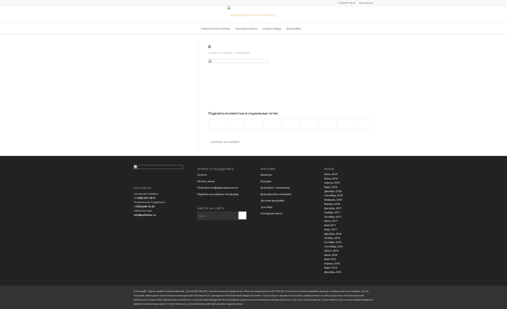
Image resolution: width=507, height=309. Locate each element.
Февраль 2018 (333, 199)
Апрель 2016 (332, 263)
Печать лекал (206, 181)
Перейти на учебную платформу (218, 194)
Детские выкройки (272, 200)
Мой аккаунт (366, 2)
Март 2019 (330, 187)
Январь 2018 (332, 204)
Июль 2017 (330, 221)
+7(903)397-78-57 (346, 2)
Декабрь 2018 (332, 191)
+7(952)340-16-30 (144, 206)
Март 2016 (330, 267)
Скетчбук (267, 207)
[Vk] (141, 3)
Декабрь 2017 (332, 208)
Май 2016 (330, 259)
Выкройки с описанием (275, 187)
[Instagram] (147, 3)
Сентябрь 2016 (333, 246)
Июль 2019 (330, 174)
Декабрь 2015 (332, 272)
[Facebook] (135, 3)
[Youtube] (153, 3)
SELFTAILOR (243, 53)
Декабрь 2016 (332, 234)
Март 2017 (330, 229)
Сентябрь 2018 (333, 195)
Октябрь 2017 (332, 216)
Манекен (266, 174)
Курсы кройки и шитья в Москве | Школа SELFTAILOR (178, 291)
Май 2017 (330, 225)
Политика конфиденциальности (217, 187)
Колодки (266, 181)
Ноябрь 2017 (332, 212)
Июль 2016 (330, 255)
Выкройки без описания (276, 194)
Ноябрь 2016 (332, 238)
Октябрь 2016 (332, 242)
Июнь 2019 (330, 178)
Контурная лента (271, 213)
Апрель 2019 (332, 182)
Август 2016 (331, 250)
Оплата (202, 174)
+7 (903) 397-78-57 (144, 198)
